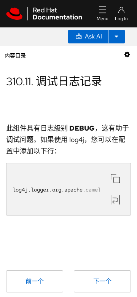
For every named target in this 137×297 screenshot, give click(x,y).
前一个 (34, 281)
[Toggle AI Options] (116, 36)
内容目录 (15, 55)
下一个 (102, 281)
